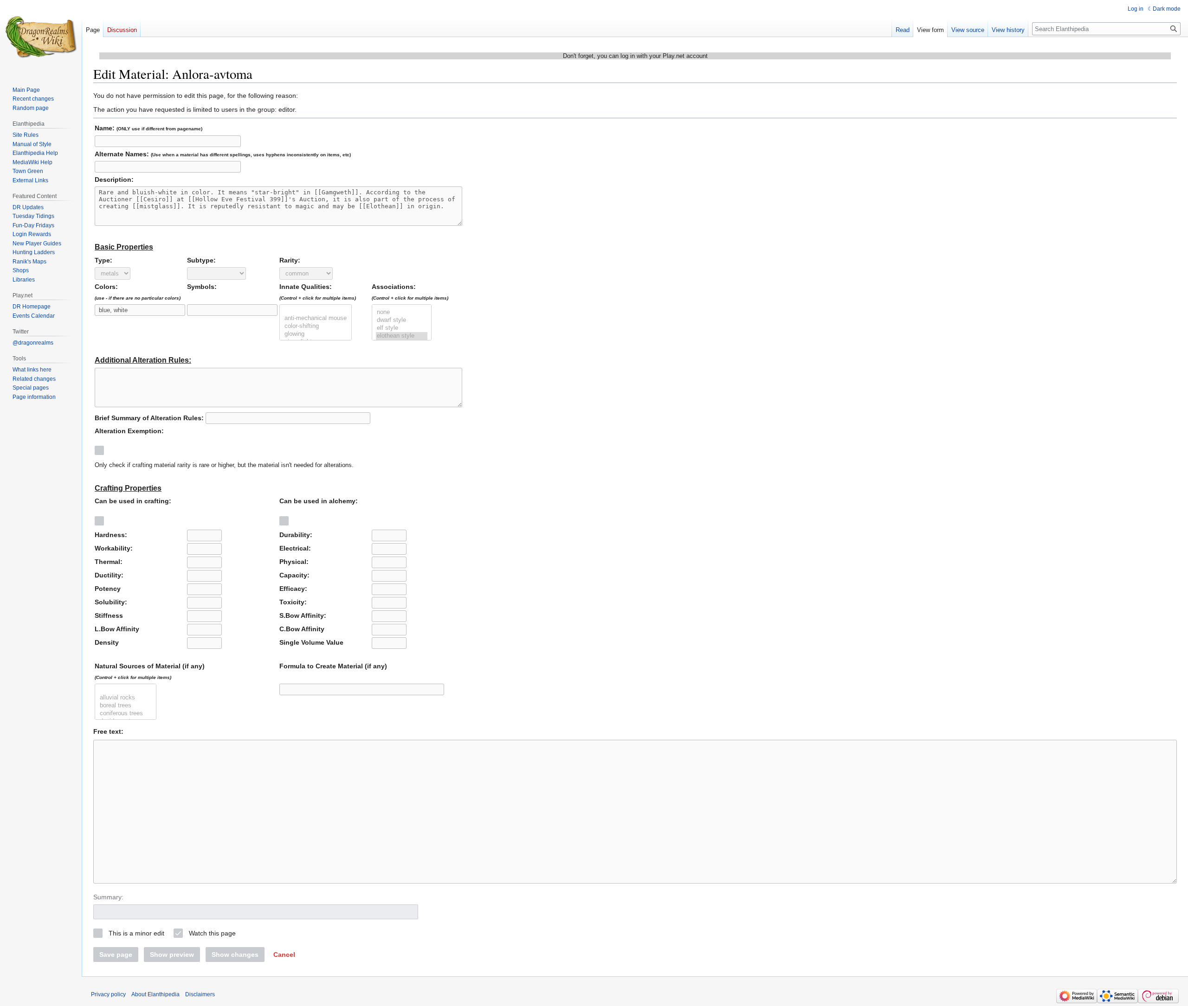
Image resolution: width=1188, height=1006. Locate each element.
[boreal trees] (125, 706)
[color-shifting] (316, 326)
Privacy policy (108, 994)
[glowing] (316, 334)
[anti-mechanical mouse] (316, 318)
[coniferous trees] (125, 714)
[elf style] (401, 328)
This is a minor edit (136, 933)
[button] (284, 954)
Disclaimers (200, 994)
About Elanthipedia (155, 994)
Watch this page (212, 933)
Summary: (108, 897)
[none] (401, 312)
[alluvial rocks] (125, 698)
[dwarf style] (401, 320)
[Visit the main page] (41, 37)
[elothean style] (401, 336)
